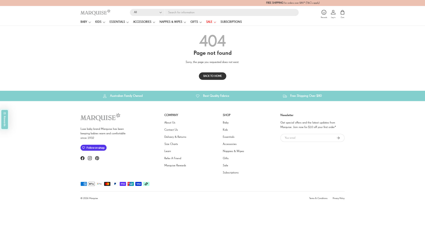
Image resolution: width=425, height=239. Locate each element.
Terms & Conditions (318, 198)
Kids (98, 21)
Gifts (194, 21)
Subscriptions (231, 21)
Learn (167, 151)
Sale (209, 21)
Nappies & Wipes (171, 21)
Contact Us (171, 129)
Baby (84, 21)
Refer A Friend (172, 158)
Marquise (93, 198)
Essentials (117, 21)
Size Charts (171, 144)
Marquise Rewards (175, 165)
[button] (342, 12)
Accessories (142, 21)
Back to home (212, 76)
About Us (169, 122)
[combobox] (214, 12)
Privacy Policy (338, 198)
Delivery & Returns (175, 136)
